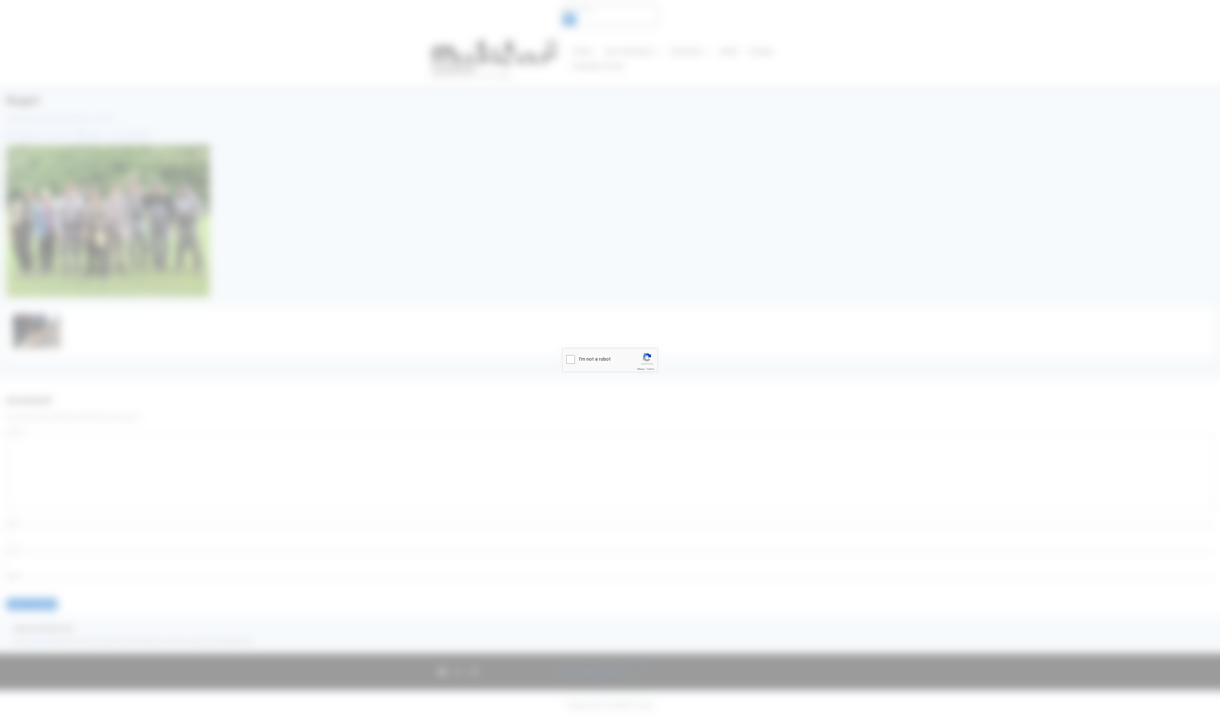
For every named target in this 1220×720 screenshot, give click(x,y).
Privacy (641, 369)
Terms (650, 369)
